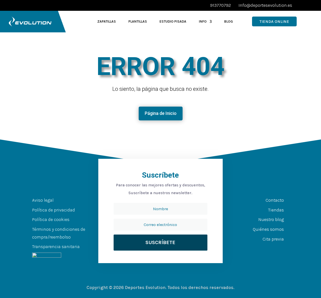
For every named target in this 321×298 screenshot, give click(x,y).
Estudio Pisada (172, 21)
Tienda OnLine (274, 21)
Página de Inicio (161, 113)
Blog (228, 21)
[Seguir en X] (262, 249)
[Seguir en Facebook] (252, 249)
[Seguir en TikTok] (282, 249)
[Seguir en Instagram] (272, 249)
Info (203, 21)
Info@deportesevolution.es (265, 5)
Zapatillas (106, 21)
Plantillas (137, 21)
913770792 (220, 5)
